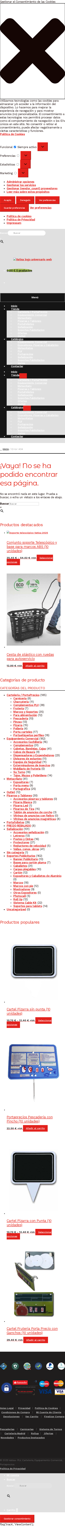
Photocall (19, 896)
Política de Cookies (12, 134)
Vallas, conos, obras (26, 849)
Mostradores (21, 889)
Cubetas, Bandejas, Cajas (29, 748)
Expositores (21, 782)
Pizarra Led (20, 805)
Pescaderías (7, 1429)
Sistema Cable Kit (24, 902)
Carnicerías (27, 1429)
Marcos (18, 882)
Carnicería (19, 698)
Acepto (7, 200)
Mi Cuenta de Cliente (48, 1412)
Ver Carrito (31, 1416)
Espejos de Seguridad (27, 762)
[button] (32, 51)
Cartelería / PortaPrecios (23, 695)
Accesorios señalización (28, 832)
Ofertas (48, 1433)
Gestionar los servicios (21, 185)
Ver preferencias (47, 200)
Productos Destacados (31, 1437)
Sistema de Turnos (50, 1429)
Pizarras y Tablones (19, 795)
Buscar (3, 233)
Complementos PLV (26, 705)
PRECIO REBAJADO (19, 825)
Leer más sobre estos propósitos (28, 191)
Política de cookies (19, 216)
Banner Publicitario (25, 859)
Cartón (17, 872)
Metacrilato (14, 778)
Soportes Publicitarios (31, 330)
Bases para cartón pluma (29, 862)
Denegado (25, 200)
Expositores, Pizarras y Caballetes (38, 345)
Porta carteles (22, 732)
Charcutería (21, 701)
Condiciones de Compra (15, 1412)
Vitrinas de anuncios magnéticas (34, 819)
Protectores (21, 842)
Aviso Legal (7, 1408)
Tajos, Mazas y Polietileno (30, 775)
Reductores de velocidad (29, 845)
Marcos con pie (23, 886)
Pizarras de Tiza (23, 809)
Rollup (35, 1433)
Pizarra (17, 725)
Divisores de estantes (27, 758)
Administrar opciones (20, 181)
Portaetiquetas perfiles (28, 735)
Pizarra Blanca (22, 802)
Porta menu (21, 785)
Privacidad (24, 1408)
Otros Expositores (25, 892)
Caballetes (20, 866)
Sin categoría (15, 852)
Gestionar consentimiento (17, 1518)
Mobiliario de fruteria (27, 768)
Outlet (11, 792)
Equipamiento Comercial (22, 738)
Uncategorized (16, 909)
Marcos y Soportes (25, 711)
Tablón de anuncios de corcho (32, 812)
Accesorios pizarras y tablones (33, 799)
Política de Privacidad (21, 219)
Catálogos (17, 407)
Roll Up (17, 899)
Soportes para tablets (27, 906)
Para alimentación (25, 715)
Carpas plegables (24, 869)
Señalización (15, 829)
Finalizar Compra (54, 1416)
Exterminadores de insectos (31, 765)
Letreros (18, 835)
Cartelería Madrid (14, 1433)
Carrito (12, 1510)
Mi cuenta (13, 1475)
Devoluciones (11, 1416)
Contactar (17, 366)
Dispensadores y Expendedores (33, 755)
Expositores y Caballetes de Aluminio (37, 876)
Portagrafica (21, 788)
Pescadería (20, 718)
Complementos (23, 745)
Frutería (18, 708)
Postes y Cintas (23, 839)
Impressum (14, 223)
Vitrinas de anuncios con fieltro (33, 815)
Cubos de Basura (24, 752)
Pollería (18, 728)
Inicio (6, 449)
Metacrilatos (25, 348)
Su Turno (19, 772)
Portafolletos (15, 822)
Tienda (15, 308)
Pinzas (17, 721)
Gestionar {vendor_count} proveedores (32, 188)
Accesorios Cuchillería (27, 742)
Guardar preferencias (14, 208)
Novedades (7, 1437)
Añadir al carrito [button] (35, 665)
